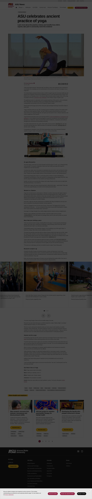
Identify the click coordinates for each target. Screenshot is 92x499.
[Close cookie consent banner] (89, 490)
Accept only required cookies (67, 493)
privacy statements (9, 494)
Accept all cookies (53, 493)
